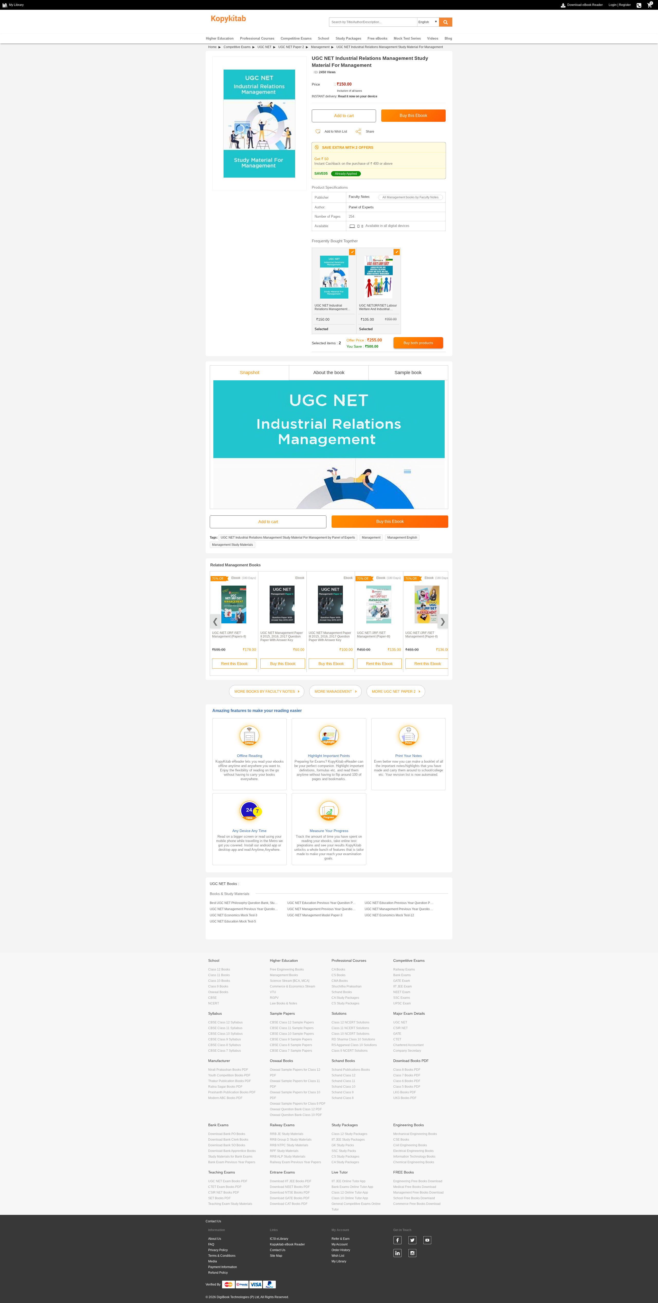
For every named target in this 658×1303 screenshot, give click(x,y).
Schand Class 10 (343, 1086)
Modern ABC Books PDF (225, 1098)
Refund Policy (218, 1272)
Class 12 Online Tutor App (350, 1192)
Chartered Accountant (408, 1045)
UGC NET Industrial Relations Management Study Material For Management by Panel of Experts (288, 537)
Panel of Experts (361, 207)
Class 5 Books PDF (406, 1086)
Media (212, 1261)
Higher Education (220, 38)
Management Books (284, 975)
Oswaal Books (218, 992)
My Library (339, 1261)
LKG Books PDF (404, 1092)
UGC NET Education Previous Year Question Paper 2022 (321, 903)
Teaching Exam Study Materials (230, 1204)
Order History (341, 1250)
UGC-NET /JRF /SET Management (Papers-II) (229, 634)
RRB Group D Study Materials (291, 1139)
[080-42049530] (639, 5)
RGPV (274, 998)
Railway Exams (404, 969)
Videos (432, 38)
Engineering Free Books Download (417, 1181)
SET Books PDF (219, 1198)
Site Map (276, 1256)
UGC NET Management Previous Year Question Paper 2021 (321, 909)
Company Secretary (407, 1050)
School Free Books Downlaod (414, 1198)
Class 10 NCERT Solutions (350, 1034)
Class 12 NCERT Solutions (350, 1022)
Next (442, 621)
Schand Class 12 (343, 1075)
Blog (448, 38)
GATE (397, 1034)
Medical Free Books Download (414, 1187)
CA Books (338, 969)
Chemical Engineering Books (413, 1162)
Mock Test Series (407, 38)
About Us (214, 1239)
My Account (340, 1244)
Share (370, 131)
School (323, 38)
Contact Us (213, 1221)
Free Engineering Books (287, 969)
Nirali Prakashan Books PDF (228, 1069)
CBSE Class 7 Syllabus (224, 1050)
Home (212, 47)
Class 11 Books (219, 975)
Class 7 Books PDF (406, 1075)
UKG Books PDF (404, 1098)
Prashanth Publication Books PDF (231, 1092)
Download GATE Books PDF (289, 1198)
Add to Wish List (335, 131)
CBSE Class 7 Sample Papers (291, 1050)
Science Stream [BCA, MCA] (289, 981)
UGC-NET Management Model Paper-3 (314, 915)
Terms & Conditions (221, 1256)
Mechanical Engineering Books (415, 1134)
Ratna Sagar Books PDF (225, 1086)
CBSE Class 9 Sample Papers (291, 1039)
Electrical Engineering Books (413, 1151)
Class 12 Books (219, 969)
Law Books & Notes (283, 1003)
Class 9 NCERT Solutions (350, 1050)
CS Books (338, 975)
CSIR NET (400, 1028)
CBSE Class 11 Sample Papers (292, 1028)
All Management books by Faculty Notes (410, 197)
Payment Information (222, 1267)
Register (625, 5)
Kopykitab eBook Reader (287, 1244)
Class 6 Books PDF (406, 1081)
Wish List (338, 1256)
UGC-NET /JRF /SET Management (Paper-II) (421, 634)
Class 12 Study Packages (349, 1134)
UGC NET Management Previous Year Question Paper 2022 (244, 909)
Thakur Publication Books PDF (229, 1081)
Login (613, 5)
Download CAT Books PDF (288, 1204)
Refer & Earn (341, 1239)
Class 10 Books (219, 981)
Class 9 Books (218, 986)
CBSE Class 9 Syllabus (224, 1039)
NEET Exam (401, 992)
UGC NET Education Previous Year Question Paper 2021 (399, 903)
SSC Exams (401, 998)
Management (320, 47)
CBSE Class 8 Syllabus (224, 1045)
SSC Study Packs (344, 1151)
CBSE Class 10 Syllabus (225, 1034)
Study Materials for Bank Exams (230, 1156)
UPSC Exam (402, 1003)
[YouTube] (427, 1241)
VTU (273, 992)
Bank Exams (402, 975)
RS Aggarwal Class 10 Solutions (354, 1045)
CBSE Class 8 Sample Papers (291, 1045)
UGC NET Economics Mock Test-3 (233, 915)
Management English (402, 537)
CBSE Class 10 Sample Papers (292, 1034)
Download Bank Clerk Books (228, 1139)
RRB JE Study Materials (286, 1134)
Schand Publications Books (351, 1069)
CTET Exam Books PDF (224, 1187)
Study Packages (348, 38)
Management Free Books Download (418, 1192)
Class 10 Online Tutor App (350, 1198)
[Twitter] (412, 1241)
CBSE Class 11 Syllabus (225, 1028)
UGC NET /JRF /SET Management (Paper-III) (373, 634)
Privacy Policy (218, 1250)
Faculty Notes (359, 197)
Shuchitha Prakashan (347, 986)
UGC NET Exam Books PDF (227, 1181)
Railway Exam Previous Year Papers (295, 1162)
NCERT (213, 1003)
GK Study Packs (343, 1145)
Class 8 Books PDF (406, 1069)
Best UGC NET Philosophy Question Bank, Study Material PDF (244, 903)
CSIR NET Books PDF (223, 1192)
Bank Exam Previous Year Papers (231, 1162)
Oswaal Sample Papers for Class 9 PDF (297, 1103)
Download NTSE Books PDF (290, 1192)
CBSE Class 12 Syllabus (225, 1022)
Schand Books (342, 992)
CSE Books (401, 1139)
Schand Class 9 (343, 1092)
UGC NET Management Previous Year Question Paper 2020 (399, 909)
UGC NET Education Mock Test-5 (233, 921)
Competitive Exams (296, 38)
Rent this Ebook (234, 663)
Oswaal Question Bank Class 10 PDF (296, 1115)
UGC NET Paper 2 (291, 47)
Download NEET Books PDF (290, 1187)
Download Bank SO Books (226, 1145)
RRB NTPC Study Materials (289, 1145)
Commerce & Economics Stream (292, 986)
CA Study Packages (345, 998)
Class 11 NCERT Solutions (350, 1028)
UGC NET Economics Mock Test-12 (389, 915)
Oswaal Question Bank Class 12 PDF (296, 1109)
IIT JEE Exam (402, 986)
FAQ (211, 1244)
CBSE (212, 998)
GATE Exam (401, 981)
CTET (397, 1039)
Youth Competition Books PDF (229, 1075)
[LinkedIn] (397, 1254)
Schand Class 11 (343, 1081)
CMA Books (340, 981)
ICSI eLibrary (279, 1239)
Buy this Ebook (283, 663)
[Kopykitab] (227, 18)
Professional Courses (257, 38)
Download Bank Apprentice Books (232, 1151)
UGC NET (264, 47)
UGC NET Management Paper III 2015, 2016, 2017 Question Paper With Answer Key (330, 636)
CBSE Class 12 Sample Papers (292, 1022)
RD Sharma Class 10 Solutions (353, 1039)
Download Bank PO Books (226, 1134)
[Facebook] (397, 1241)
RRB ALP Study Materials (287, 1156)
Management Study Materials (232, 545)
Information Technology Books (414, 1156)
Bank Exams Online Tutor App (352, 1187)
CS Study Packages (345, 1003)
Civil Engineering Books (410, 1145)
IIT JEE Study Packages (348, 1139)
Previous (215, 621)
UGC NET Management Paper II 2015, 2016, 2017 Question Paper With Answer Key (281, 636)
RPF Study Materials (284, 1151)
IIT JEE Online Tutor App (348, 1181)
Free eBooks (377, 38)
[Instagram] (412, 1254)
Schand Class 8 (343, 1098)
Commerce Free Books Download (417, 1204)
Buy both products (418, 343)
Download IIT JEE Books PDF (290, 1181)
